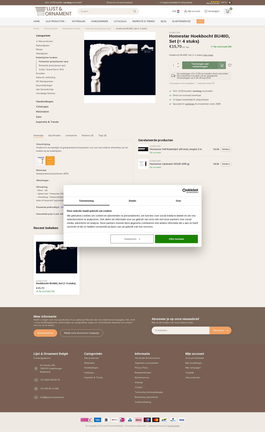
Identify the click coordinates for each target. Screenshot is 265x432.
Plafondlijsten (42, 45)
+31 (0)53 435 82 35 (50, 379)
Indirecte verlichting (45, 77)
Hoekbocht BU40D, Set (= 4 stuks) (131, 28)
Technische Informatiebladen (149, 392)
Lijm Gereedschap (44, 89)
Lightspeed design (156, 425)
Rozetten (40, 73)
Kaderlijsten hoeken (71, 28)
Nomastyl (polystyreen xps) (52, 65)
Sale (39, 117)
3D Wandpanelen (44, 81)
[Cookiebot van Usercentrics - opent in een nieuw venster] (184, 191)
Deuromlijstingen (44, 85)
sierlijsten (190, 103)
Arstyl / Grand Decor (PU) (51, 69)
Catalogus (120, 21)
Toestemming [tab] (86, 200)
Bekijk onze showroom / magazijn (81, 333)
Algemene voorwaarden (146, 363)
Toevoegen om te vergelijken (181, 83)
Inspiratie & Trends (143, 21)
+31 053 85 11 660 (49, 388)
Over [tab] (178, 200)
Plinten (39, 49)
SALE (200, 21)
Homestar (174, 33)
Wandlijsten (42, 53)
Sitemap (139, 382)
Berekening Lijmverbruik (146, 397)
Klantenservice (181, 21)
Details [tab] (132, 200)
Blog (163, 21)
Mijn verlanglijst (193, 367)
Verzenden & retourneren (147, 358)
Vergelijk (189, 372)
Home (37, 21)
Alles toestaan (176, 239)
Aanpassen (130, 239)
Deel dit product (205, 83)
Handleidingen (99, 21)
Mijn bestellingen (193, 363)
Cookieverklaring (143, 402)
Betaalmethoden (143, 372)
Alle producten (55, 21)
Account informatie (194, 358)
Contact (138, 387)
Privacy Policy (141, 367)
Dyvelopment (173, 425)
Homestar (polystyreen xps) (98, 28)
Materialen (78, 21)
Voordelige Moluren (45, 93)
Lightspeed (141, 425)
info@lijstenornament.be (52, 397)
